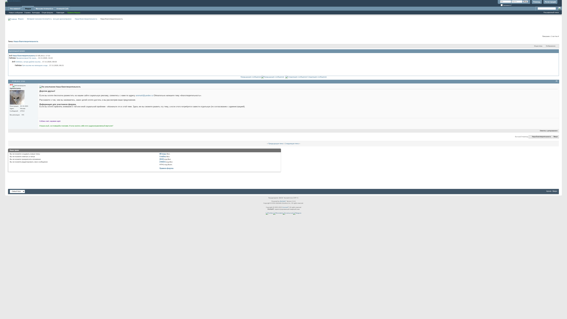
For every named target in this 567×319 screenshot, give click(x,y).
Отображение (550, 46)
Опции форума (47, 12)
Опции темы (538, 46)
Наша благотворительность (86, 19)
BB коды (162, 154)
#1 (557, 81)
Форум (28, 9)
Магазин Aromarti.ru (44, 9)
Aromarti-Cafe (62, 9)
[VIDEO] (162, 162)
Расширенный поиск (551, 12)
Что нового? (15, 9)
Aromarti (285, 207)
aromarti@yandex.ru (144, 95)
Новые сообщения (16, 12)
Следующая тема (292, 144)
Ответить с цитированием (549, 131)
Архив (548, 191)
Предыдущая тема (275, 144)
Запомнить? (507, 5)
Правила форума (166, 168)
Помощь (536, 2)
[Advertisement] (283, 27)
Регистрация (550, 2)
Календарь (36, 12)
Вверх (556, 137)
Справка (27, 12)
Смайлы (162, 157)
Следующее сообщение (317, 77)
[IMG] (161, 159)
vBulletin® (283, 201)
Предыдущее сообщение (251, 77)
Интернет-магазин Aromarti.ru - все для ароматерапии (49, 19)
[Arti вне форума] (17, 97)
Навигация (60, 12)
